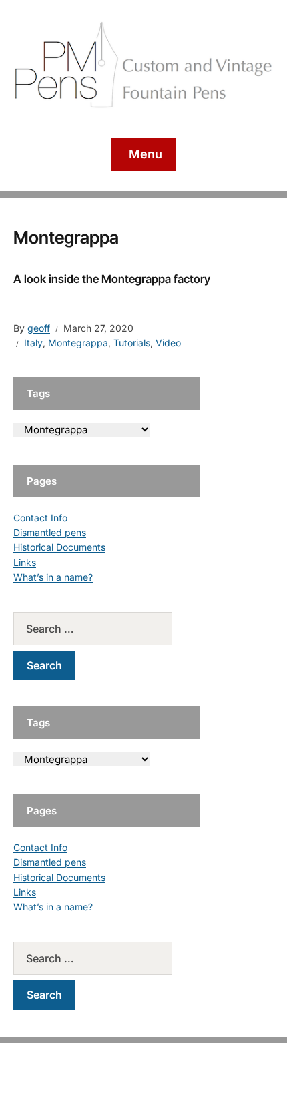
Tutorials (131, 342)
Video (168, 342)
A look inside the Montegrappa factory (111, 279)
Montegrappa (78, 342)
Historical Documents (59, 547)
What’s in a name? (53, 577)
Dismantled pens (49, 532)
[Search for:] (106, 628)
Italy (33, 342)
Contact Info (40, 517)
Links (24, 562)
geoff (38, 328)
